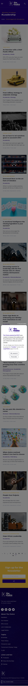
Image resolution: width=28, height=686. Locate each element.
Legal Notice (6, 348)
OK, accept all (14, 353)
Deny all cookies (22, 323)
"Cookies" (14, 347)
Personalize (14, 356)
